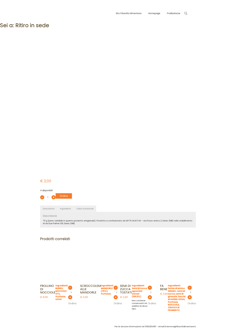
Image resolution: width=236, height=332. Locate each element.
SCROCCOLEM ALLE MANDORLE (90, 289)
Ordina (64, 196)
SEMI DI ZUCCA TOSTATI (126, 289)
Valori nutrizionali (84, 208)
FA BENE (163, 287)
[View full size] (44, 45)
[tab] (48, 209)
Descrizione (48, 208)
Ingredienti (65, 208)
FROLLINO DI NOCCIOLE (47, 289)
